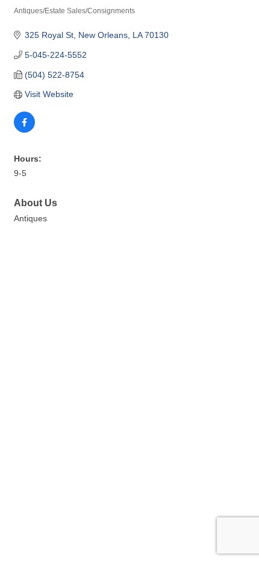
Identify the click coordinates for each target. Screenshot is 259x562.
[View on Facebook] (24, 129)
